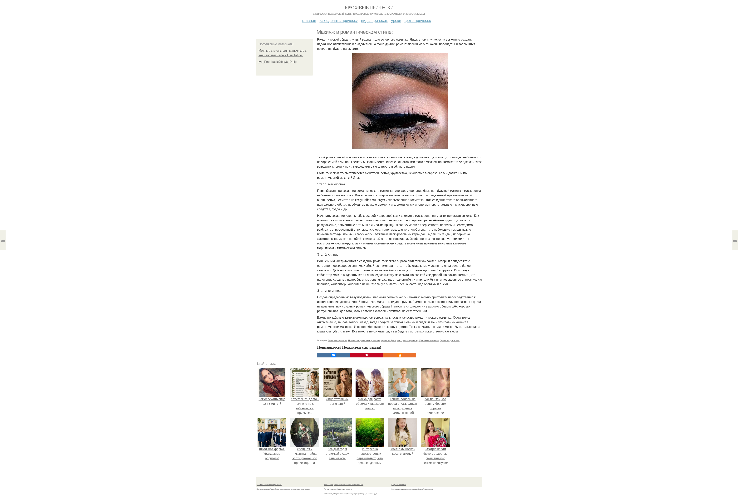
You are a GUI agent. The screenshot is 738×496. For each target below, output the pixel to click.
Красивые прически (369, 7)
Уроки (396, 20)
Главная (309, 20)
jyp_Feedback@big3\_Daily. (277, 61)
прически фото (388, 340)
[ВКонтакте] (333, 355)
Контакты (328, 484)
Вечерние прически (337, 340)
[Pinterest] (366, 355)
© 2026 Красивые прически (269, 484)
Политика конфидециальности (338, 489)
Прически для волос (450, 340)
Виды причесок (374, 20)
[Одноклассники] (399, 355)
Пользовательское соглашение (348, 484)
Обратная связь (398, 484)
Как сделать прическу (339, 20)
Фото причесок (418, 20)
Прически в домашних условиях (364, 340)
